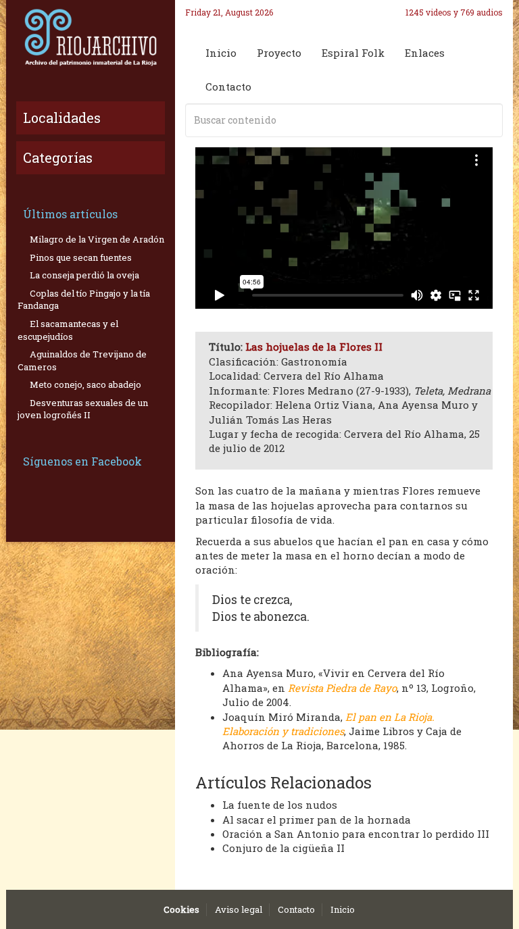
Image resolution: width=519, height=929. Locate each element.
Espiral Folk (353, 52)
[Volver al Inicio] (90, 37)
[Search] (490, 120)
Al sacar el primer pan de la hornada (316, 819)
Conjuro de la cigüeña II (283, 848)
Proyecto (279, 52)
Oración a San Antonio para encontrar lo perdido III (355, 833)
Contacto (228, 86)
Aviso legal (238, 909)
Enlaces (425, 52)
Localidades (62, 117)
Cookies (181, 909)
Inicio (221, 52)
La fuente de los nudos (279, 804)
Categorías (58, 157)
